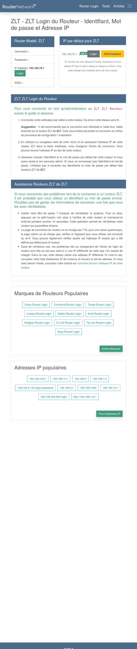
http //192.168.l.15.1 (85, 397)
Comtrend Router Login (68, 304)
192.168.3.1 (67, 388)
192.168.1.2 (100, 379)
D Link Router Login (68, 322)
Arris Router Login (98, 313)
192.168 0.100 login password (35, 388)
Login (20, 73)
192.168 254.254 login (53, 397)
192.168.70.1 (69, 54)
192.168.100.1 (37, 379)
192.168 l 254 (88, 388)
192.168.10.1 (110, 388)
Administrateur (112, 54)
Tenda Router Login (99, 304)
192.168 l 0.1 (60, 379)
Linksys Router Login (38, 313)
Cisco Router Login (36, 304)
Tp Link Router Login (98, 322)
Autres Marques (111, 349)
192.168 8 (80, 379)
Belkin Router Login (69, 313)
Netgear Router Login (37, 322)
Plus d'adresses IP (109, 414)
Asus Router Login (68, 332)
